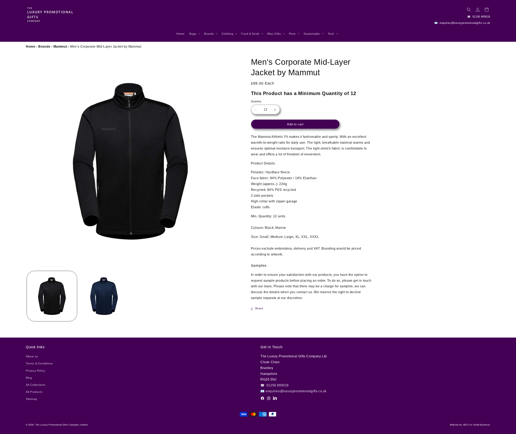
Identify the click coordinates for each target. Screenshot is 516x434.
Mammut (60, 46)
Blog (29, 377)
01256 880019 (480, 16)
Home (30, 46)
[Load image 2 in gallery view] (104, 296)
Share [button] (259, 308)
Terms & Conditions (39, 363)
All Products (34, 391)
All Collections (35, 384)
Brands (44, 46)
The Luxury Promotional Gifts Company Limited (61, 425)
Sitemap (31, 399)
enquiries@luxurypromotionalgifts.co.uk (464, 22)
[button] (194, 36)
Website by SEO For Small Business (470, 425)
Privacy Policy (35, 370)
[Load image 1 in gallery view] (52, 296)
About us (32, 356)
